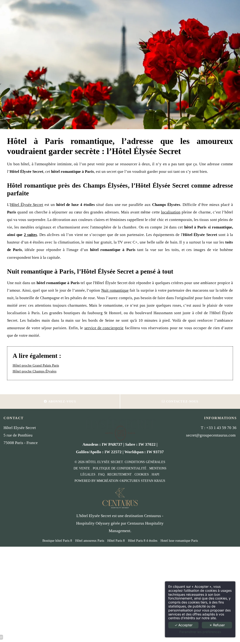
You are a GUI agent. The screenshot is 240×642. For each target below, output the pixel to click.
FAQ (101, 474)
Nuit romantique (115, 290)
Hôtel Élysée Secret (26, 204)
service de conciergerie (104, 328)
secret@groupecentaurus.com (211, 435)
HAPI (155, 474)
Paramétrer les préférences (200, 632)
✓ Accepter (183, 625)
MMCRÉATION (107, 481)
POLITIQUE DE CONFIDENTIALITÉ (119, 468)
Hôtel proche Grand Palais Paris (36, 365)
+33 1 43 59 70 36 (221, 427)
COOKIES (142, 474)
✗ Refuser (217, 625)
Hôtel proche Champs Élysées (34, 371)
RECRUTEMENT (119, 474)
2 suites (30, 234)
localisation (170, 212)
